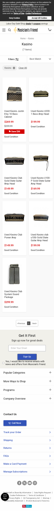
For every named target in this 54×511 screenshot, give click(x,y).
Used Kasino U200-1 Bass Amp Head (40, 112)
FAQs (6, 456)
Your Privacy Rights (12, 498)
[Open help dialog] (5, 497)
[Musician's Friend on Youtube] (29, 483)
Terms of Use (19, 13)
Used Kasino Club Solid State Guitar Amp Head (13, 181)
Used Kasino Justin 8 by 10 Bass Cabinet (14, 114)
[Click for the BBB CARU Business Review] (27, 506)
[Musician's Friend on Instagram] (34, 483)
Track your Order (12, 432)
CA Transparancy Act (31, 498)
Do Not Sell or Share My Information (17, 493)
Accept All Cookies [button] (39, 18)
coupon (36, 24)
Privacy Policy (27, 5)
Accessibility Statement (13, 501)
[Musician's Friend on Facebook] (19, 483)
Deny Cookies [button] (14, 18)
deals (28, 24)
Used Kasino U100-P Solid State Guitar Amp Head (40, 181)
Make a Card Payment (14, 463)
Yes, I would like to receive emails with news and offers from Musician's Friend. (25, 363)
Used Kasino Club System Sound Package (13, 294)
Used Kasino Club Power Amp (13, 236)
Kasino (7, 68)
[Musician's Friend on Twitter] (24, 483)
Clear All (23, 68)
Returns (7, 448)
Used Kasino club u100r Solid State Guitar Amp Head (39, 237)
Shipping (8, 440)
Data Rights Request (42, 493)
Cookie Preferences (33, 13)
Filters (11, 59)
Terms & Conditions (36, 495)
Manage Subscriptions (15, 471)
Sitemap (46, 498)
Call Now (16, 423)
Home (23, 38)
